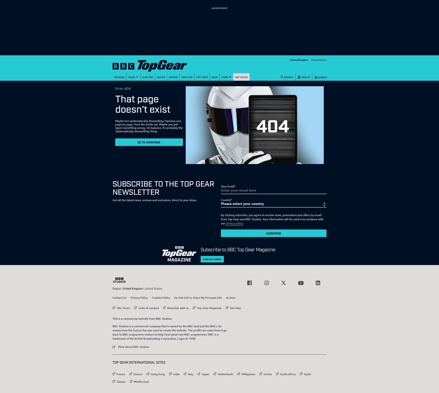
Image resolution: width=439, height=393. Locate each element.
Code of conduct (148, 308)
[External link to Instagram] (266, 282)
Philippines (248, 374)
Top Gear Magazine (209, 308)
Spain (307, 374)
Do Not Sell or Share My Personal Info (198, 297)
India (176, 374)
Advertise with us (178, 308)
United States (319, 59)
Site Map (235, 308)
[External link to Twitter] (283, 282)
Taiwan (121, 381)
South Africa (288, 374)
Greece (138, 374)
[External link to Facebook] (249, 282)
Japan (205, 374)
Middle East (141, 381)
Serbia (268, 374)
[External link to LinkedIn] (317, 282)
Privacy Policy (139, 297)
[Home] (154, 65)
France (121, 374)
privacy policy (234, 223)
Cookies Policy (161, 297)
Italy (190, 374)
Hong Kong (158, 374)
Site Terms (123, 308)
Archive (230, 297)
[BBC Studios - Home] (121, 280)
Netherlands (225, 374)
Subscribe (273, 233)
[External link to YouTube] (300, 282)
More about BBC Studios (130, 347)
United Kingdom (299, 59)
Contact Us (119, 297)
